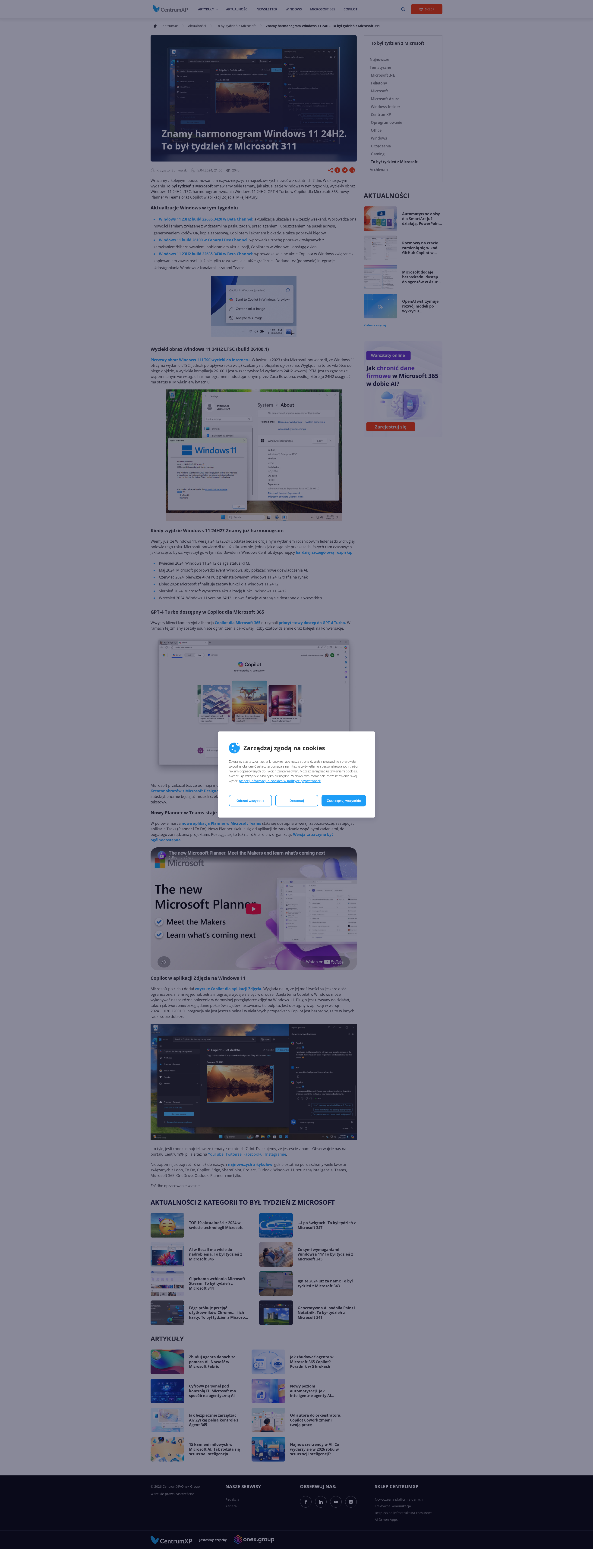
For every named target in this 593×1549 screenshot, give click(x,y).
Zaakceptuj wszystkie (344, 800)
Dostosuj (297, 800)
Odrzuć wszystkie (250, 800)
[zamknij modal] (369, 738)
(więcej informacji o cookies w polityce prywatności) (280, 781)
